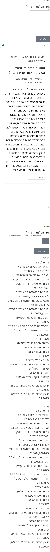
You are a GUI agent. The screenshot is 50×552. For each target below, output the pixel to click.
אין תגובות (28, 82)
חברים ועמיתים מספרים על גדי (32, 275)
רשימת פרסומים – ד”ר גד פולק (32, 283)
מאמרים (40, 82)
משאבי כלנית (42, 339)
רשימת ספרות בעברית (37, 347)
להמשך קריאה (35, 176)
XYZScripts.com (37, 235)
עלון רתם (44, 356)
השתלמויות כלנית (39, 288)
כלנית (47, 227)
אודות (46, 258)
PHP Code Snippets (14, 235)
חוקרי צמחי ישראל (39, 373)
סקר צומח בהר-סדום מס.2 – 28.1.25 (28, 326)
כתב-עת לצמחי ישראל (38, 6)
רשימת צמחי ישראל (38, 351)
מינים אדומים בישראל (37, 360)
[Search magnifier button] (3, 45)
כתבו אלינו (43, 381)
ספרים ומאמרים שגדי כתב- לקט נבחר (28, 279)
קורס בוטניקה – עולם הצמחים (32, 377)
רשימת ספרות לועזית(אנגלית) (33, 343)
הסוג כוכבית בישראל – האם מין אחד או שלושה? (27, 70)
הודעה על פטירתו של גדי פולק (32, 267)
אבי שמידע (39, 79)
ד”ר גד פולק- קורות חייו (36, 271)
